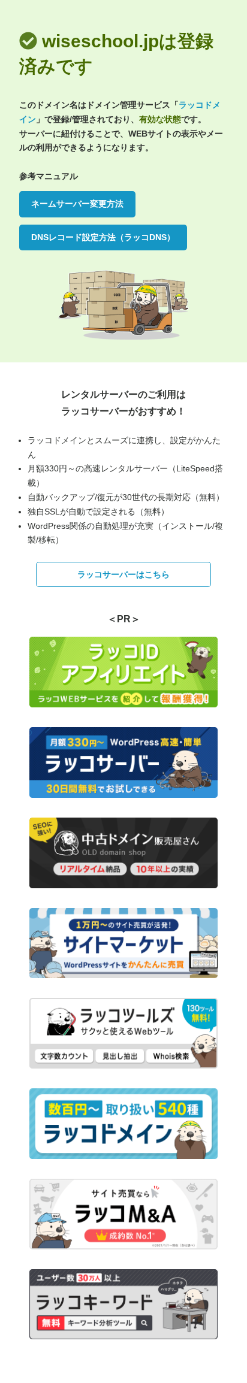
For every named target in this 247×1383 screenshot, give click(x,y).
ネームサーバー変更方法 (77, 203)
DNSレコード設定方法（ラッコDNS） (103, 237)
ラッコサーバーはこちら (123, 574)
